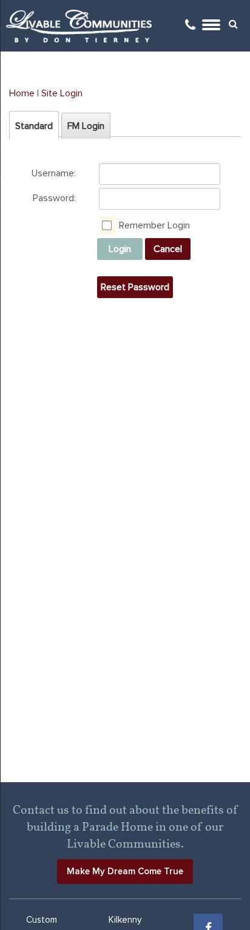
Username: (54, 173)
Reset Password (135, 287)
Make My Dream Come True (125, 871)
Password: (54, 198)
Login (120, 249)
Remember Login (154, 225)
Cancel (168, 249)
